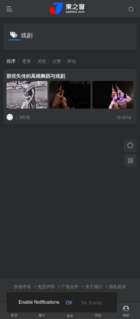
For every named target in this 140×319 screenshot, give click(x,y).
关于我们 (93, 286)
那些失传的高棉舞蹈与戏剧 (36, 75)
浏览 (41, 61)
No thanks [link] (91, 302)
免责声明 (46, 286)
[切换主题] (130, 145)
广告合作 (70, 286)
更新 (26, 61)
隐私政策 (117, 286)
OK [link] (69, 302)
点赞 (56, 61)
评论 (71, 61)
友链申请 (22, 286)
